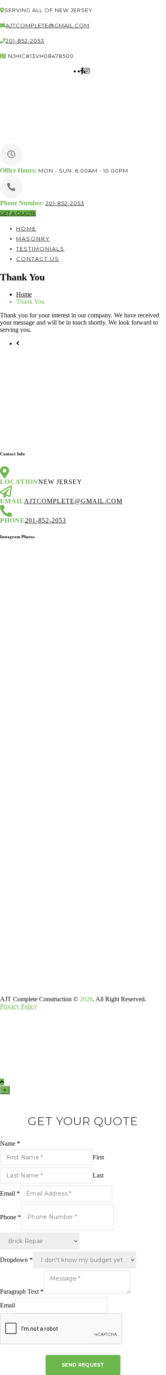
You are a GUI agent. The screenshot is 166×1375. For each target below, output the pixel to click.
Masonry (33, 238)
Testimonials (40, 248)
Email (10, 1193)
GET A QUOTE (18, 213)
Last (98, 1175)
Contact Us (37, 258)
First (98, 1157)
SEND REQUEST (83, 1365)
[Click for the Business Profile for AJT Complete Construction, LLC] (38, 985)
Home (26, 228)
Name (10, 1143)
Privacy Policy (18, 1006)
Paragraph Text (22, 1291)
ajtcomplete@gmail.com (47, 25)
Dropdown (16, 1259)
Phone (10, 1216)
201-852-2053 (25, 40)
